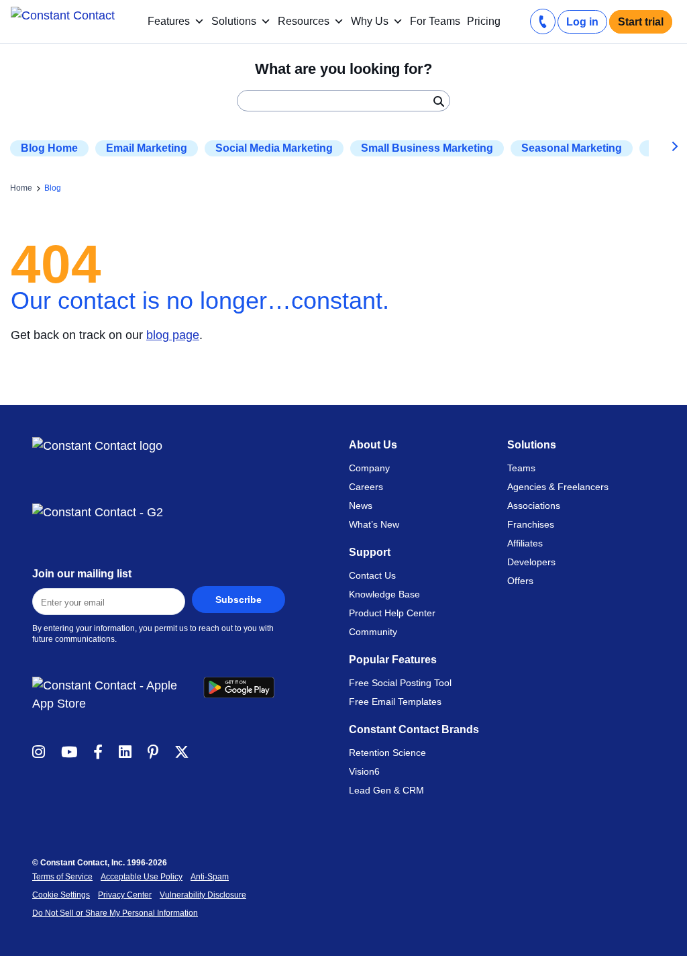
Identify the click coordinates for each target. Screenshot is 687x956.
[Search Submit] (438, 100)
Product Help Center (392, 613)
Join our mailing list (81, 573)
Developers (531, 562)
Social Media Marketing (274, 148)
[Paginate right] (665, 148)
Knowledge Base (384, 594)
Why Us (369, 21)
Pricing (483, 21)
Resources (303, 21)
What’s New (374, 524)
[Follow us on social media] (38, 751)
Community (373, 631)
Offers (520, 580)
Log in (582, 22)
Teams (521, 468)
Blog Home (49, 148)
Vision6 (364, 771)
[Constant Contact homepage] (97, 446)
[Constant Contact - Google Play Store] (244, 695)
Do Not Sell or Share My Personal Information (115, 913)
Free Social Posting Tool (400, 682)
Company (369, 468)
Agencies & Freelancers (558, 486)
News (360, 505)
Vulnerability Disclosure (203, 895)
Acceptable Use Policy (141, 876)
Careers (366, 486)
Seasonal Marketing (571, 148)
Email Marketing (146, 148)
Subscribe (238, 599)
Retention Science (387, 752)
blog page (172, 335)
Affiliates (525, 543)
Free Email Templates (395, 701)
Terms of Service (62, 876)
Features (169, 21)
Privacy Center (125, 895)
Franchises (530, 524)
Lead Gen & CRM (386, 790)
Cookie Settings (61, 895)
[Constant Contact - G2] (158, 513)
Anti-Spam (210, 876)
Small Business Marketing (427, 148)
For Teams (435, 21)
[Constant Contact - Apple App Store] (117, 695)
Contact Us (372, 575)
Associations (533, 505)
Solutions (233, 21)
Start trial (641, 22)
